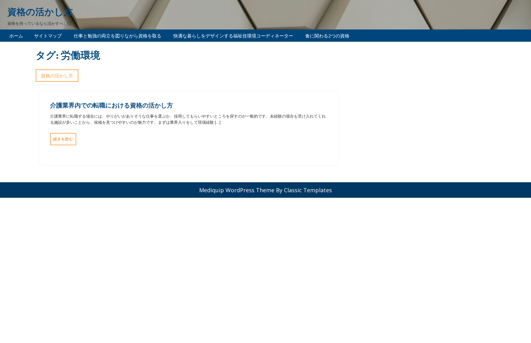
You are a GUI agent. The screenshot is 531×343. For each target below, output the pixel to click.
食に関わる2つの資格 (327, 36)
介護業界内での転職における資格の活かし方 (111, 105)
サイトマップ (48, 36)
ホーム (16, 36)
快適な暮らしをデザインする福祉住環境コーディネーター (233, 36)
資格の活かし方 (40, 11)
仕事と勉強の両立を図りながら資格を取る (117, 36)
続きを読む (63, 139)
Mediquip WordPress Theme (237, 190)
